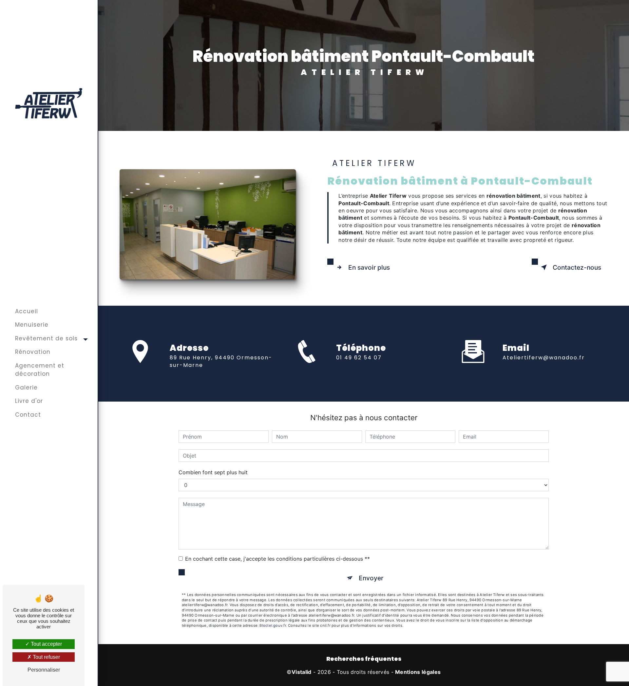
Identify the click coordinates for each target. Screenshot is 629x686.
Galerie (26, 387)
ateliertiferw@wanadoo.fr (544, 357)
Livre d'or (29, 401)
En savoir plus (369, 267)
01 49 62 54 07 (359, 357)
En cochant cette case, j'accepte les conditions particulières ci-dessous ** (277, 558)
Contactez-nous (577, 267)
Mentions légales (418, 672)
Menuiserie (31, 325)
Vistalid (302, 672)
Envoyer (371, 578)
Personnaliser (44, 670)
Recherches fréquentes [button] (363, 659)
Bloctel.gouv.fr (272, 625)
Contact (28, 415)
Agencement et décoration (39, 370)
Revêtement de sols (46, 338)
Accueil (26, 311)
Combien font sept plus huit (213, 472)
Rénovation (32, 352)
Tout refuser (45, 657)
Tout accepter (45, 644)
